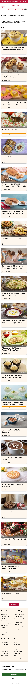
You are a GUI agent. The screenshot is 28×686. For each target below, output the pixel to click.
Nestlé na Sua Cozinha (19, 614)
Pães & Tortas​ (17, 653)
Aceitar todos (14, 674)
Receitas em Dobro (18, 616)
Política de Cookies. (14, 671)
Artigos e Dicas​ (4, 621)
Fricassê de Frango (5, 651)
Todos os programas (18, 629)
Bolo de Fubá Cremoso (6, 646)
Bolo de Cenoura (5, 644)
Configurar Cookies (14, 683)
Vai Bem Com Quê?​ (18, 622)
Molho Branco (4, 655)
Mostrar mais (14, 604)
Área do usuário (5, 625)
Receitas (12, 9)
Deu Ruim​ (16, 624)
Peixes (15, 655)
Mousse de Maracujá (6, 649)
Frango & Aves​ (17, 649)
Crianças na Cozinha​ (18, 626)
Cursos (18, 9)
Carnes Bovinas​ (17, 646)
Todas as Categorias (18, 658)
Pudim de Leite (4, 642)
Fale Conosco (4, 627)
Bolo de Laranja (4, 653)
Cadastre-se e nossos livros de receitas (14, 1)
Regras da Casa (4, 632)
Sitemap (3, 634)
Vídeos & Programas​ (6, 623)
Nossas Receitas (5, 616)
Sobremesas (17, 644)
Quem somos (4, 614)
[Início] (4, 7)
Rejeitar (14, 678)
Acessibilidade (4, 630)
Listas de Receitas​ (5, 618)
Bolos (15, 642)
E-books (25, 9)
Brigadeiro (3, 658)
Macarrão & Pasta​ (18, 651)
